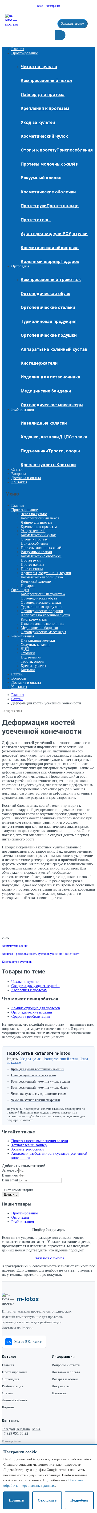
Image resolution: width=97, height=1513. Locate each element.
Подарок (70, 261)
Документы (60, 1386)
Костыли (66, 464)
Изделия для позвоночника (50, 377)
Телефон (8, 1429)
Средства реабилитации (30, 1016)
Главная (17, 49)
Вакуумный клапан (41, 178)
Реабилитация (22, 409)
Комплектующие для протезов (35, 1008)
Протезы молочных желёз (49, 164)
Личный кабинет (14, 1400)
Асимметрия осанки (15, 945)
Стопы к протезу (39, 150)
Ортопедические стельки (48, 307)
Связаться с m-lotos (48, 1258)
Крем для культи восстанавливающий (37, 1069)
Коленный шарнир (41, 261)
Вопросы (18, 474)
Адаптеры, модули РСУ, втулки (54, 233)
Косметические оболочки (48, 192)
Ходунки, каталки (40, 437)
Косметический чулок (44, 136)
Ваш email (10, 1180)
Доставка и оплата (26, 478)
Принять (16, 1500)
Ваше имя (10, 1175)
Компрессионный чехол (46, 80)
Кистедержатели (39, 363)
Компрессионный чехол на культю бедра (39, 1087)
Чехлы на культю (25, 982)
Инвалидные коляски (44, 423)
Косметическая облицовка (50, 247)
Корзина (8, 1407)
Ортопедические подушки (49, 335)
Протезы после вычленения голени (39, 1141)
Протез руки (34, 205)
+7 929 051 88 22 (15, 1433)
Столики (78, 437)
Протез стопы (36, 219)
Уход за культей (38, 122)
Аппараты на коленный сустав (54, 349)
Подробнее (79, 1500)
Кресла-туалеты (39, 464)
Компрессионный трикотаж (51, 279)
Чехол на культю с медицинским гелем (38, 1093)
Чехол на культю (39, 66)
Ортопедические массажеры (52, 404)
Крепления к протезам (45, 108)
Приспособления (75, 150)
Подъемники (34, 451)
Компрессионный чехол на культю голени (40, 1081)
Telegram (23, 1429)
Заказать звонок (72, 23)
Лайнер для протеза (43, 94)
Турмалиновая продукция (49, 321)
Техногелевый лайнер (29, 1145)
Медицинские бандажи (46, 391)
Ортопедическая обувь (45, 293)
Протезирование (24, 53)
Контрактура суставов (17, 961)
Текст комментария (17, 1190)
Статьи (17, 469)
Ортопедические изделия (31, 1012)
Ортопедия (20, 266)
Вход (40, 5)
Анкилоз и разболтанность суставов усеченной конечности (41, 953)
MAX (36, 1429)
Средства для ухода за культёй (35, 986)
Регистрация (52, 5)
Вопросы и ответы (66, 1365)
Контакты (19, 482)
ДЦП (64, 437)
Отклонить (47, 1500)
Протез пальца (63, 205)
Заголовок (10, 1170)
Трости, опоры (64, 451)
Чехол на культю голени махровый (35, 1100)
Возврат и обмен (65, 1379)
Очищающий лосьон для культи (33, 1075)
